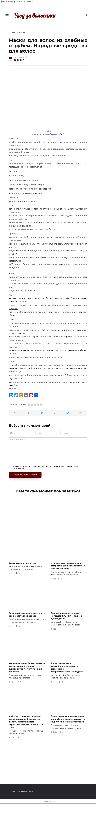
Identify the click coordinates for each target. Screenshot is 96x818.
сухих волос (60, 350)
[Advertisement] (48, 514)
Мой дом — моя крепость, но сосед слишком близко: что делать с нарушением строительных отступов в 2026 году (26, 722)
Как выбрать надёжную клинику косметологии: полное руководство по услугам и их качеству (27, 667)
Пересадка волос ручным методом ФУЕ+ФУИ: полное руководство (66, 616)
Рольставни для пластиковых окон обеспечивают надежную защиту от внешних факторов (67, 719)
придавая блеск (46, 229)
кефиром (13, 244)
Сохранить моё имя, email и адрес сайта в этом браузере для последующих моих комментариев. (46, 467)
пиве (66, 298)
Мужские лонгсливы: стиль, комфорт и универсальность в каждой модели (67, 566)
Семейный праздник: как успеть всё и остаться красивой (27, 614)
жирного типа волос (70, 323)
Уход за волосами (35, 15)
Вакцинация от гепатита (22, 563)
